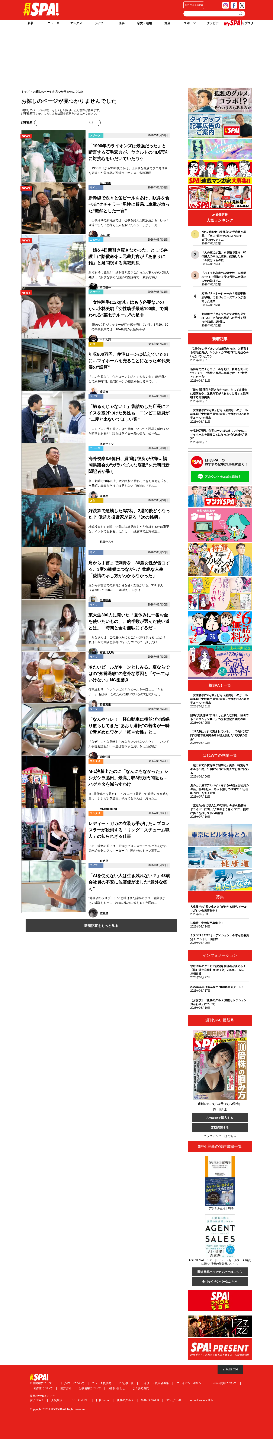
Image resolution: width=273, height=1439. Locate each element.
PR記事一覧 (127, 1383)
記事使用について (90, 1388)
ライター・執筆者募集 (155, 1383)
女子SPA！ (37, 1400)
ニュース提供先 (102, 1383)
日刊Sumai (103, 1400)
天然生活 (57, 1400)
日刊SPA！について (72, 1383)
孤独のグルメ (125, 1400)
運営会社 (66, 1388)
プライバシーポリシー (190, 1383)
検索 (241, 13)
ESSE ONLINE (79, 1400)
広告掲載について (41, 1383)
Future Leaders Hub (201, 1400)
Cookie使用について (225, 1383)
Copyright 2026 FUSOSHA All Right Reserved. (58, 1409)
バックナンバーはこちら (219, 1136)
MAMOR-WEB (150, 1400)
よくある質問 (140, 1388)
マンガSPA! (174, 1400)
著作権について (43, 1388)
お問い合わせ (117, 1388)
